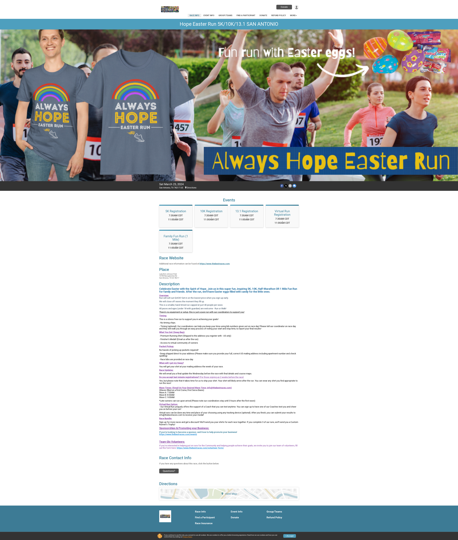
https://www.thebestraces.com (215, 264)
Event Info (208, 15)
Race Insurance (204, 523)
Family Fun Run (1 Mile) (176, 237)
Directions (191, 188)
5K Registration (175, 211)
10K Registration (211, 211)
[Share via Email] (290, 185)
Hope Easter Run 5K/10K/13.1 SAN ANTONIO (229, 24)
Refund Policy (278, 15)
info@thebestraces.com (219, 387)
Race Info (194, 15)
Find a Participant (246, 15)
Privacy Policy (187, 537)
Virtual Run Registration (282, 212)
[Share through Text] (294, 185)
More (292, 15)
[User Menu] (296, 7)
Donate (284, 7)
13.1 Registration (246, 211)
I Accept (290, 536)
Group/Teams (225, 15)
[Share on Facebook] (282, 185)
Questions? (169, 471)
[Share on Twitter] (286, 185)
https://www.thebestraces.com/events (178, 434)
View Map (231, 493)
